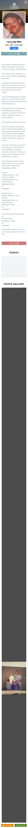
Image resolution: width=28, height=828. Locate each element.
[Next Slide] (24, 678)
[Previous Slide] (3, 678)
